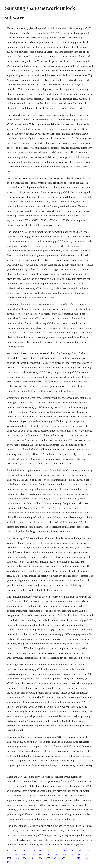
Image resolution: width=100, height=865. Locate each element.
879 (78, 858)
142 (32, 858)
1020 (49, 854)
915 (49, 851)
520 (71, 854)
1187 (9, 851)
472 (63, 858)
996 (40, 854)
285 (80, 851)
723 (79, 854)
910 (17, 862)
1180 (41, 851)
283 (86, 858)
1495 (24, 854)
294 (24, 858)
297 (72, 851)
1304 (88, 851)
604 (17, 858)
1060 (65, 851)
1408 (9, 862)
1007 (9, 858)
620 (16, 851)
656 (55, 858)
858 (8, 854)
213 (64, 854)
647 (56, 854)
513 (24, 851)
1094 (40, 858)
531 (71, 858)
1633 (32, 851)
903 (56, 851)
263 (16, 854)
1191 (33, 854)
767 (87, 854)
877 (48, 858)
